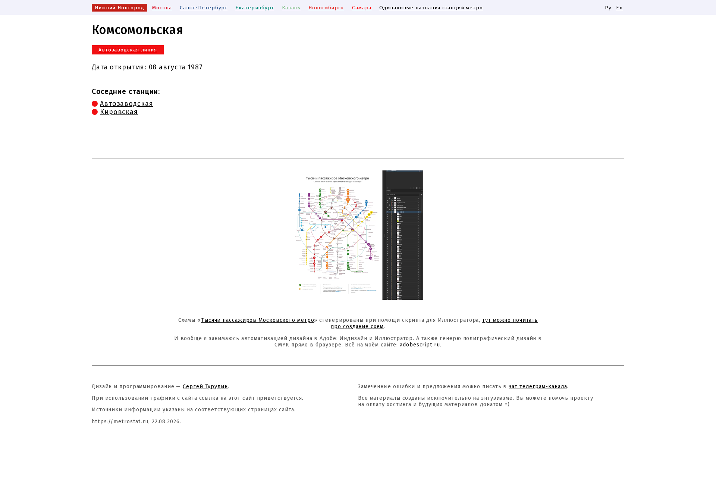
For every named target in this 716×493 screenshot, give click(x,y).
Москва (162, 7)
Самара (361, 7)
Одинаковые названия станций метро (431, 7)
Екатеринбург (254, 7)
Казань (291, 7)
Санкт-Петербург (204, 7)
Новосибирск (326, 7)
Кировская (119, 112)
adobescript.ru (420, 345)
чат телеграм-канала (538, 386)
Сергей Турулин (205, 386)
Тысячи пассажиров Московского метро (257, 320)
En (619, 7)
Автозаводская (126, 104)
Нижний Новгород (119, 7)
